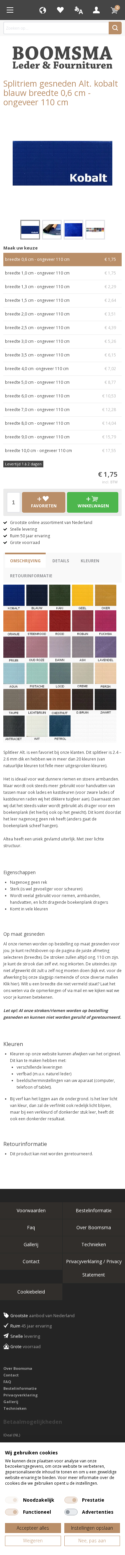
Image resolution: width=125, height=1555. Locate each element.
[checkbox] (11, 1500)
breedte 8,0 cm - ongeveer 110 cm (60, 423)
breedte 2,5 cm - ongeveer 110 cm (60, 327)
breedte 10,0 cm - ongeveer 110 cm (60, 450)
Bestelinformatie (20, 1388)
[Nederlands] (78, 10)
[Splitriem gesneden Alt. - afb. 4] (95, 230)
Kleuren (90, 561)
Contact (31, 1261)
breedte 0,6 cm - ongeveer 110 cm (60, 259)
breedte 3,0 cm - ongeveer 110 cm (60, 341)
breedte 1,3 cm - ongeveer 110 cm (60, 286)
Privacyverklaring (20, 1394)
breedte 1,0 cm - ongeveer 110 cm (60, 273)
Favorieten (60, 10)
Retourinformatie (31, 576)
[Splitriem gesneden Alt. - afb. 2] (52, 230)
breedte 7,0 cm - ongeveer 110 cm (60, 409)
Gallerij (31, 1244)
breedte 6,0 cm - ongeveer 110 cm (60, 396)
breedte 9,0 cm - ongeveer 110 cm (60, 437)
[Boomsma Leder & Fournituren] (10, 10)
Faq (31, 1227)
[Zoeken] (115, 28)
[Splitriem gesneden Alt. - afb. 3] (73, 230)
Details (60, 561)
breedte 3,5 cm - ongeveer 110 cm (60, 355)
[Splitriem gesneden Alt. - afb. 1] (63, 163)
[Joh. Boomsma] (63, 54)
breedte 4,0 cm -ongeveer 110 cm (60, 368)
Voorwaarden (31, 1210)
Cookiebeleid (31, 1292)
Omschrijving (25, 561)
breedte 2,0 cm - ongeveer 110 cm (60, 314)
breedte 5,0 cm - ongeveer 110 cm (60, 382)
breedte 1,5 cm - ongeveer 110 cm (60, 300)
